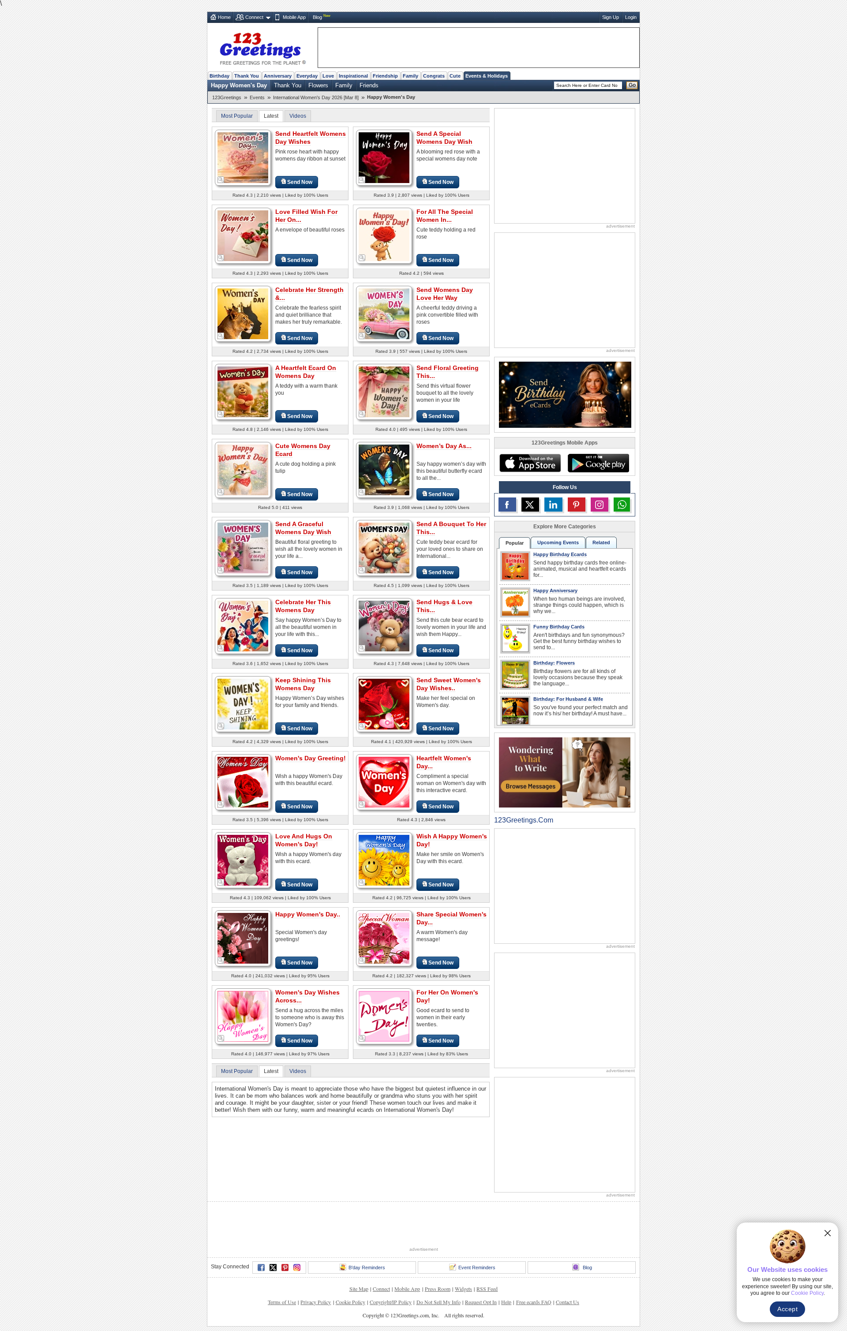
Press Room (437, 1288)
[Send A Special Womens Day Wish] (384, 157)
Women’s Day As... (444, 445)
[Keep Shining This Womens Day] (242, 703)
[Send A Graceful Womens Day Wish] (242, 547)
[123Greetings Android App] (598, 463)
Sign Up (610, 17)
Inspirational (353, 76)
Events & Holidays (486, 76)
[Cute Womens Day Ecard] (242, 469)
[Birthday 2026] (565, 394)
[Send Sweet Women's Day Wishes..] (384, 703)
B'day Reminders (367, 1267)
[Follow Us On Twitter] (530, 504)
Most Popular (237, 116)
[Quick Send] (221, 179)
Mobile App (294, 17)
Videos (297, 116)
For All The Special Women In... (444, 215)
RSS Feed (487, 1288)
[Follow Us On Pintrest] (576, 504)
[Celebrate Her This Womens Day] (242, 625)
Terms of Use (282, 1301)
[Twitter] (273, 1267)
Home (224, 17)
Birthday (219, 76)
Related (601, 542)
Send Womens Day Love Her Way (444, 293)
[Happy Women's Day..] (242, 938)
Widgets (463, 1288)
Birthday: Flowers (554, 663)
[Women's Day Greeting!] (242, 781)
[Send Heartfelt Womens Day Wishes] (242, 157)
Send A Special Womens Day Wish (444, 137)
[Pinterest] (285, 1267)
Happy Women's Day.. (307, 914)
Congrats (434, 76)
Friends (369, 85)
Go (632, 85)
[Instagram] (296, 1267)
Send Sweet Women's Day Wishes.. (448, 684)
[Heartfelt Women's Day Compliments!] (384, 781)
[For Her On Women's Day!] (384, 1016)
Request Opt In (481, 1301)
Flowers (318, 85)
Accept (787, 1308)
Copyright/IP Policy (391, 1301)
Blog (317, 17)
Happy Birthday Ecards (560, 554)
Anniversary (278, 76)
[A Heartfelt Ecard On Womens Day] (242, 391)
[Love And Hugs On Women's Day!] (242, 860)
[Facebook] (261, 1267)
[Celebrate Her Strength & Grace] (242, 313)
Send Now (299, 182)
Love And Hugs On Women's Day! (303, 840)
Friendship (385, 76)
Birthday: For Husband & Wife (568, 699)
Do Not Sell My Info (438, 1301)
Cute (455, 76)
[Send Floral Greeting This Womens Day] (384, 391)
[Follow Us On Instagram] (599, 504)
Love (328, 76)
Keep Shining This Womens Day (303, 684)
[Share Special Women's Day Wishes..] (384, 938)
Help (506, 1301)
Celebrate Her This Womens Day (303, 605)
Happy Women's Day (239, 85)
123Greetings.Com (523, 820)
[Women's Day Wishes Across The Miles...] (242, 1016)
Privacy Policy (315, 1301)
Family (410, 76)
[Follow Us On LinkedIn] (553, 504)
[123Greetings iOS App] (530, 463)
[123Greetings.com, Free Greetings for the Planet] (262, 47)
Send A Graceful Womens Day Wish (303, 527)
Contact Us (567, 1301)
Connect (254, 17)
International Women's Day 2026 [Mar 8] (316, 97)
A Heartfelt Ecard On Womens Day (305, 371)
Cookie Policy (350, 1301)
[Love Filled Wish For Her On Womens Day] (242, 235)
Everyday (307, 76)
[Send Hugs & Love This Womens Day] (384, 625)
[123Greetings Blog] (564, 772)
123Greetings (226, 97)
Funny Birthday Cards (559, 626)
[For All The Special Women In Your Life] (384, 235)
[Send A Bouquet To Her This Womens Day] (384, 547)
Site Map (358, 1288)
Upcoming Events (558, 542)
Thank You (246, 76)
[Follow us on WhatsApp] (622, 504)
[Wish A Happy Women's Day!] (384, 860)
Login (631, 17)
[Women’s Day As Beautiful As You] (384, 469)
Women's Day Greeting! (310, 758)
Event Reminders (476, 1267)
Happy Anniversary (555, 590)
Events (257, 97)
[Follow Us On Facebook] (507, 504)
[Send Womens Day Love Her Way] (384, 313)
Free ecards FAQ (533, 1301)
